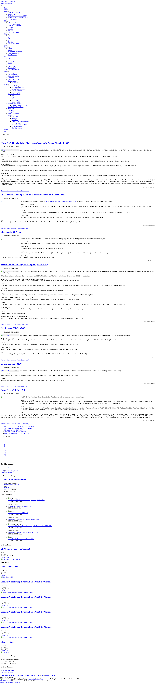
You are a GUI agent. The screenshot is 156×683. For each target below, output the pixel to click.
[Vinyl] (8, 34)
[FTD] (8, 11)
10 (5, 447)
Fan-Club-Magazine (13, 53)
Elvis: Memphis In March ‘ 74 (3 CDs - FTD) (21, 539)
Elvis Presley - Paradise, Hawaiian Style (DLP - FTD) (23, 532)
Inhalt (2, 470)
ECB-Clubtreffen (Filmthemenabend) (15, 479)
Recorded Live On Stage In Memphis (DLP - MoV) (24, 264)
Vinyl (5, 34)
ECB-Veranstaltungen (10, 488)
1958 (13, 95)
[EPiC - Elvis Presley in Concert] (10, 559)
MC (5, 45)
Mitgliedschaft (15, 470)
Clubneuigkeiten (12, 73)
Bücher (10, 48)
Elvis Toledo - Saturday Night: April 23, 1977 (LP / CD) (20, 427)
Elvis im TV (4, 575)
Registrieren (8, 3)
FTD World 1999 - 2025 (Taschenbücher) (20, 506)
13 (5, 452)
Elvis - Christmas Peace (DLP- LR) (18, 513)
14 (5, 454)
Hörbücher (11, 27)
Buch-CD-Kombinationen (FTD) (17, 16)
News (6, 9)
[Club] (8, 71)
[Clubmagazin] (16, 81)
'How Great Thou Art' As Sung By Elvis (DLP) (18, 428)
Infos (5, 84)
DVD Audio (11, 66)
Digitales (33, 675)
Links (9, 115)
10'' (9, 37)
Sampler (10, 30)
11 (5, 449)
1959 (13, 97)
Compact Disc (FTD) (14, 12)
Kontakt (6, 131)
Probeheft (7, 470)
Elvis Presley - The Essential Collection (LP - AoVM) (23, 519)
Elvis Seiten (15, 116)
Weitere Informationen (6, 682)
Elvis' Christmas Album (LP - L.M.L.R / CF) (17, 433)
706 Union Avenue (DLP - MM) (13, 430)
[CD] (7, 21)
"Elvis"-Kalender (13, 86)
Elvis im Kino (16, 92)
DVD (9, 58)
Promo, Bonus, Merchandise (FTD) (18, 17)
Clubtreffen (11, 77)
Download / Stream (13, 69)
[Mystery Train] (5, 652)
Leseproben (15, 82)
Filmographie (12, 112)
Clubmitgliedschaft (13, 79)
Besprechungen (12, 19)
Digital (6, 56)
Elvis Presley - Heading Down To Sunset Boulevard (61, 201)
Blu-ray (10, 60)
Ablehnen (9, 680)
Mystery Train (7, 642)
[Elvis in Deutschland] (20, 94)
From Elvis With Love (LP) (13, 390)
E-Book (10, 50)
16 (5, 457)
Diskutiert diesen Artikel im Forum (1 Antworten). (15, 228)
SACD (10, 63)
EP (9, 38)
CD (5, 21)
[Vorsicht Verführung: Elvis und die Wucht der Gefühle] (17, 592)
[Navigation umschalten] (1, 5)
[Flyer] (3, 150)
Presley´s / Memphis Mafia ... (20, 125)
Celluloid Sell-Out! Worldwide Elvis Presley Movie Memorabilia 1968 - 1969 (30, 526)
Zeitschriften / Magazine (15, 51)
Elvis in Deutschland (14, 94)
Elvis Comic (15, 100)
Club (5, 71)
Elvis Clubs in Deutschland (15, 107)
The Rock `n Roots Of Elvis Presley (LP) (16, 431)
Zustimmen (3, 680)
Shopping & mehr (17, 128)
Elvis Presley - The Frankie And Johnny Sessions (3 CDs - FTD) (26, 500)
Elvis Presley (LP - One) (12, 232)
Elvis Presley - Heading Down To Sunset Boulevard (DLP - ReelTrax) (33, 194)
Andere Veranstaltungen (18, 89)
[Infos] (8, 84)
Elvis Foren (15, 120)
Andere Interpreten (13, 32)
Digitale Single (12, 68)
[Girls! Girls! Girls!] (7, 577)
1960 (13, 99)
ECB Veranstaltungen (18, 87)
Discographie (12, 110)
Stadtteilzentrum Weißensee (12, 484)
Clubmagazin (12, 81)
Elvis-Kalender (12, 55)
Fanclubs (14, 118)
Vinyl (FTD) (11, 14)
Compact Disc (12, 22)
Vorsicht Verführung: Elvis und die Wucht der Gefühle (26, 582)
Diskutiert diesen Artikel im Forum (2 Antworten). (15, 360)
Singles (10, 40)
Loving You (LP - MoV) (11, 364)
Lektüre (6, 47)
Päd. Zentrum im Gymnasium (8, 663)
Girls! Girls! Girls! (9, 567)
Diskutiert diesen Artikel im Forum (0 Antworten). (15, 191)
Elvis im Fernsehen (17, 90)
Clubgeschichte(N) (13, 76)
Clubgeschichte (12, 74)
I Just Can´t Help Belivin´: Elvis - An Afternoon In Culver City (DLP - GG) (35, 143)
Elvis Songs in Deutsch (14, 103)
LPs (9, 35)
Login (2, 3)
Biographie (11, 108)
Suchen (3, 134)
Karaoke (10, 29)
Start (5, 8)
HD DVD (11, 61)
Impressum (17, 682)
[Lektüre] (9, 47)
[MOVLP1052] (5, 271)
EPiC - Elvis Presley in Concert (15, 549)
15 (5, 455)
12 (5, 451)
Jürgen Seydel (16, 102)
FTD (5, 11)
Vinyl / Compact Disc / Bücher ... (21, 121)
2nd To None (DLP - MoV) (13, 328)
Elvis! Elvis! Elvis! (13, 113)
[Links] (12, 115)
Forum (6, 129)
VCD (9, 64)
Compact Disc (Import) (14, 25)
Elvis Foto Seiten (16, 123)
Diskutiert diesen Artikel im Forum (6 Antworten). (15, 386)
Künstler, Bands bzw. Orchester (21, 105)
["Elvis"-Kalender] (18, 86)
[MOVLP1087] (5, 335)
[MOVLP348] (5, 371)
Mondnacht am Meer (7, 672)
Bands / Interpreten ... (18, 126)
